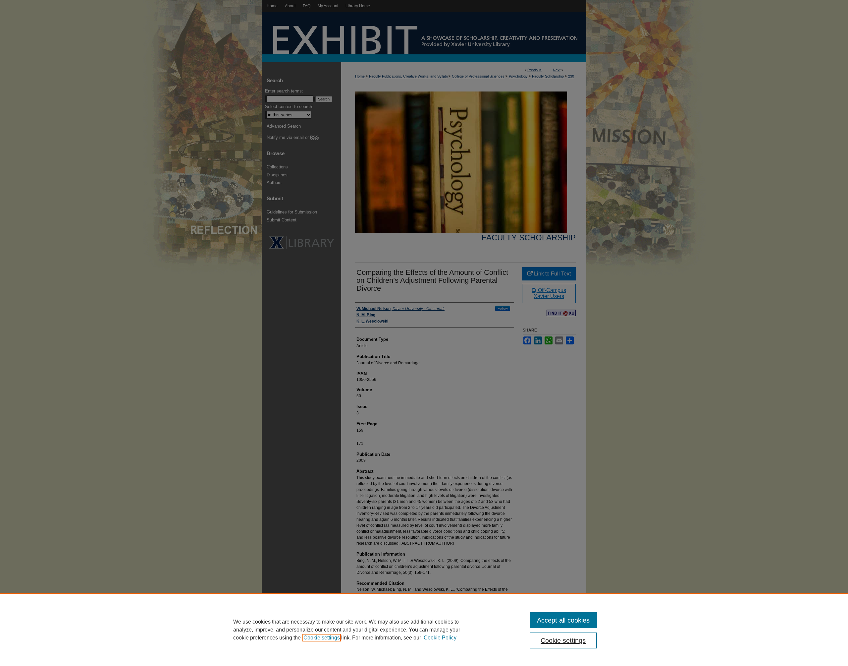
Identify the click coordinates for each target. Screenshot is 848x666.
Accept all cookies (563, 620)
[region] (424, 629)
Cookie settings (321, 637)
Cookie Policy (440, 637)
